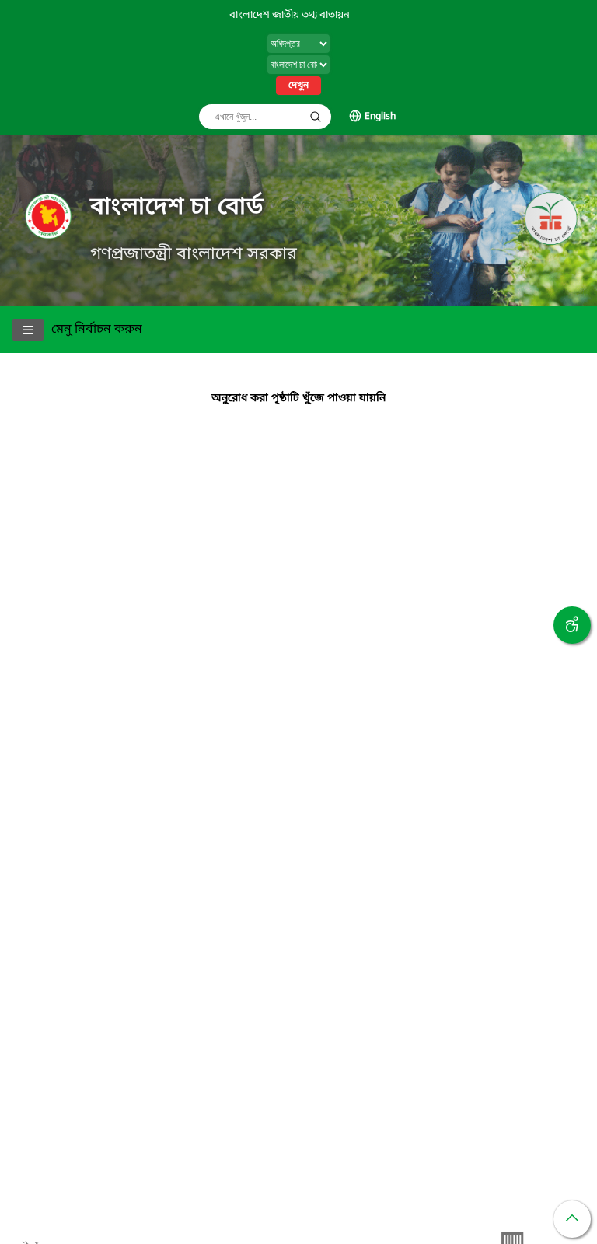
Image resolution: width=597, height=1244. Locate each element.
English (380, 116)
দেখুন (298, 85)
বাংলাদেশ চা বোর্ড (177, 207)
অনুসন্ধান (315, 116)
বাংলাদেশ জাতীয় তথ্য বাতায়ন (289, 15)
